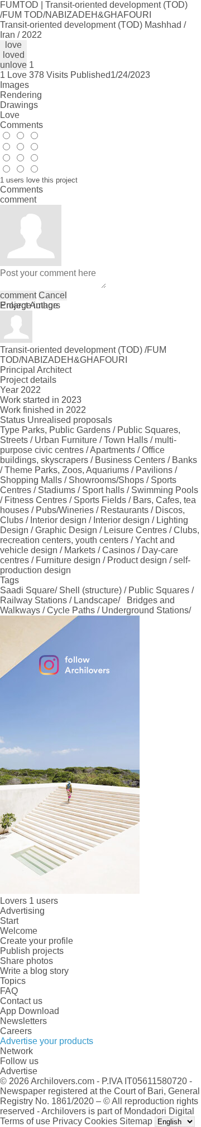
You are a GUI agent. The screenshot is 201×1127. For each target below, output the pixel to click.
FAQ (9, 991)
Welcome (18, 931)
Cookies (100, 1121)
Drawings (19, 105)
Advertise (18, 1071)
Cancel (53, 295)
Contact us (21, 1001)
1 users (43, 900)
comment (18, 295)
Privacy (67, 1121)
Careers (16, 1031)
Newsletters (23, 1021)
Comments (21, 125)
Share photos (26, 961)
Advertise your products (46, 1041)
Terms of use (25, 1121)
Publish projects (32, 951)
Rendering (21, 95)
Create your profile (36, 941)
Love (10, 115)
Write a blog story (34, 971)
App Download (29, 1011)
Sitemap (135, 1121)
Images (14, 85)
